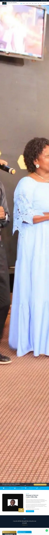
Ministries (35, 3)
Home (21, 3)
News (38, 3)
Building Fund (44, 3)
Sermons (27, 3)
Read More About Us (30, 511)
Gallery (33, 3)
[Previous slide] (2, 246)
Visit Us (41, 3)
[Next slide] (47, 246)
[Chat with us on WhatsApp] (47, 530)
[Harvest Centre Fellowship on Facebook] (43, 0)
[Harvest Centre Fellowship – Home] (4, 3)
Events (30, 3)
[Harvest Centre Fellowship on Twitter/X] (46, 0)
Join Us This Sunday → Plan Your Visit (40, 484)
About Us (24, 3)
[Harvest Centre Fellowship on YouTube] (41, 0)
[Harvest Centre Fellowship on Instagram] (44, 0)
